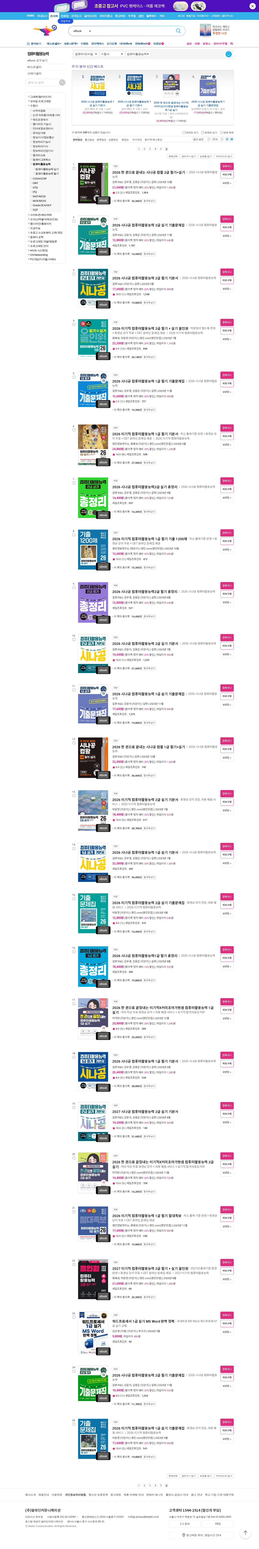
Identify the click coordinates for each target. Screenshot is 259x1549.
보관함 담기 (206, 156)
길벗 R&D (117, 182)
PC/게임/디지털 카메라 (43, 259)
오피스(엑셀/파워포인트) (44, 219)
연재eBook (142, 43)
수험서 (34, 105)
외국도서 (76, 15)
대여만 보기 (192, 132)
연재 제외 (228, 132)
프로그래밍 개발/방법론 (43, 241)
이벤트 (84, 43)
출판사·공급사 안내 (177, 1494)
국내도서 (42, 15)
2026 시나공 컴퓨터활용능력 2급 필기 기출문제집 (148, 1375)
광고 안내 (196, 1494)
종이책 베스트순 (153, 139)
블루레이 (151, 15)
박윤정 (124, 338)
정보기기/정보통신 (43, 137)
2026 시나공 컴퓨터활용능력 (199, 278)
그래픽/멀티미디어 (40, 96)
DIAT (35, 183)
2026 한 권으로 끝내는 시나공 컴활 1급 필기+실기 (148, 747)
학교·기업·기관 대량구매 (219, 1494)
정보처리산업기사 (43, 150)
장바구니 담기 (189, 156)
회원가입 (190, 16)
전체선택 (173, 156)
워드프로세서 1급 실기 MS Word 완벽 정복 (143, 1321)
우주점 (132, 15)
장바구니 (227, 16)
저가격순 (137, 139)
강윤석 (127, 235)
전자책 (54, 16)
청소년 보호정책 (98, 1494)
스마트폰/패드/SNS (41, 215)
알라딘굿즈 (90, 15)
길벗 (153, 182)
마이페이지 (202, 16)
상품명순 (113, 139)
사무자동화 (39, 110)
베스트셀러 (53, 43)
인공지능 (35, 228)
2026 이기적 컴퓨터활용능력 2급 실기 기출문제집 (148, 903)
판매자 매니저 (154, 1494)
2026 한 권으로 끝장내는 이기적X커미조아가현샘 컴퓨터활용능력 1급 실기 (171, 106)
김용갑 (136, 182)
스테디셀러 (34, 73)
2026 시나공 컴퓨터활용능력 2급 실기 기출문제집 (148, 225)
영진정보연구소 (120, 443)
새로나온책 (70, 43)
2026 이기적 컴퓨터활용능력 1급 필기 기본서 (145, 434)
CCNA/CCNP (40, 178)
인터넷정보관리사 (43, 128)
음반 (141, 15)
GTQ (35, 187)
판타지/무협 (220, 43)
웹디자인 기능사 (42, 124)
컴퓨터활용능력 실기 (47, 169)
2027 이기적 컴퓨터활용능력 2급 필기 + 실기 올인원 (150, 1269)
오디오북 (112, 43)
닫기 (253, 6)
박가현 (116, 1018)
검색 (178, 31)
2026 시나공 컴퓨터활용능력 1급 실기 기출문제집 (208, 103)
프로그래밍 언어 (39, 246)
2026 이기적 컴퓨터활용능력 (186, 333)
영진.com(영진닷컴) (151, 338)
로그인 (181, 16)
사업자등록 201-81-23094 (61, 1516)
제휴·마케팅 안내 (134, 1494)
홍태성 (116, 338)
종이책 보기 (149, 201)
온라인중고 (106, 15)
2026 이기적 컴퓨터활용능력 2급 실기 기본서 (145, 800)
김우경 (127, 182)
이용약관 (57, 1494)
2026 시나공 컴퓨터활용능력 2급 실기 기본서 (145, 644)
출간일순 (89, 139)
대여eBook (126, 43)
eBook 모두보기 (37, 60)
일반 (189, 43)
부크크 (142, 1331)
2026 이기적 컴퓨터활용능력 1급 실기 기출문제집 (148, 1428)
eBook (77, 31)
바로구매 (227, 174)
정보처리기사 (40, 146)
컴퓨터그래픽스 (42, 159)
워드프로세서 (40, 119)
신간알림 (229, 54)
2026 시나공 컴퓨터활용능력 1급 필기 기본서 (134, 103)
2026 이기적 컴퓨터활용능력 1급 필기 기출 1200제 (149, 539)
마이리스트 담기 (224, 156)
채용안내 (43, 1494)
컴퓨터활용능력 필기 (47, 173)
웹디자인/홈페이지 (40, 223)
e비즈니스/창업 (39, 250)
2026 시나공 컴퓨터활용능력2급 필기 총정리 (145, 592)
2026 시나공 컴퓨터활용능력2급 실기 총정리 (144, 487)
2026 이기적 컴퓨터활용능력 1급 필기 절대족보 (147, 1216)
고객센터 (215, 16)
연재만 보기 (211, 132)
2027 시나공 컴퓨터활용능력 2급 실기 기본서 (145, 1112)
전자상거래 (39, 133)
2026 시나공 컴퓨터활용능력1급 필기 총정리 (144, 956)
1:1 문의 (185, 1523)
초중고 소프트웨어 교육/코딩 (46, 232)
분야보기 (36, 43)
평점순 (125, 139)
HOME (30, 15)
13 (122, 348)
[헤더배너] (217, 30)
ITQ (35, 192)
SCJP (35, 209)
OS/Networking (39, 255)
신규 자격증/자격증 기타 (46, 115)
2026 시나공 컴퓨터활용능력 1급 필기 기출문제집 (148, 381)
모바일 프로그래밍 (40, 101)
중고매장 (120, 15)
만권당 (65, 15)
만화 (197, 43)
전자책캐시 (97, 43)
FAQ (218, 1523)
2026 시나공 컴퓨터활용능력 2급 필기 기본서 (145, 278)
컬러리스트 (39, 155)
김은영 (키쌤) (119, 1331)
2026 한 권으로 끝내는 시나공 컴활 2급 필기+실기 (148, 172)
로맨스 (207, 43)
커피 (162, 15)
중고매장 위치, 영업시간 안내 (203, 1535)
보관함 (226, 183)
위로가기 (245, 1533)
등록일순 (101, 139)
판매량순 (78, 139)
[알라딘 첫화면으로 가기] (46, 30)
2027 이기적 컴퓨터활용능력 (192, 1273)
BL (232, 43)
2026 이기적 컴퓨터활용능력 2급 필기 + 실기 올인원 (150, 328)
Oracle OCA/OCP (42, 205)
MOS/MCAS (39, 201)
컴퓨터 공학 (36, 237)
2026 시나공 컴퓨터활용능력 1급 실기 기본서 (97, 103)
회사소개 (30, 1494)
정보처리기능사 (42, 142)
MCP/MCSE (39, 196)
